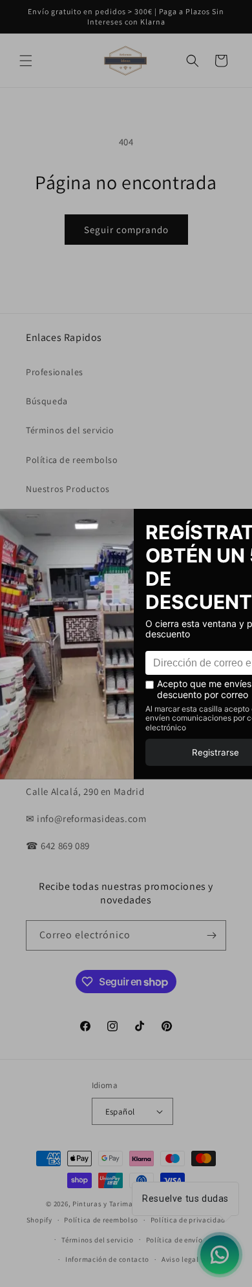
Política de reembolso (72, 460)
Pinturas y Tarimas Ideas (114, 1203)
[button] (26, 60)
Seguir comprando (126, 229)
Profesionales (54, 372)
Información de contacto (107, 1259)
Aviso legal (180, 1259)
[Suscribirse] (211, 935)
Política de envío (174, 1239)
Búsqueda (47, 401)
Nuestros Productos (68, 489)
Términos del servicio (70, 430)
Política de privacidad (188, 1219)
